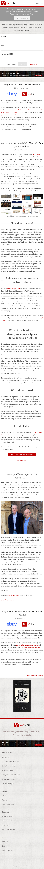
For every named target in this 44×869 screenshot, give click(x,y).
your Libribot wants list (9, 114)
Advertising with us (8, 770)
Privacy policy (6, 855)
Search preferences (8, 804)
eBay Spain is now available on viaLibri (22, 84)
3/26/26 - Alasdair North (22, 150)
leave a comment (13, 595)
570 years (5, 841)
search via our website (22, 110)
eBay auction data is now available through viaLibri (22, 613)
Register (4, 800)
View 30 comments (7, 600)
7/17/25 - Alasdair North (22, 618)
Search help (5, 825)
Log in (4, 795)
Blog (3, 846)
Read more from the (35, 675)
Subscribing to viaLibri (9, 766)
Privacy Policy (29, 14)
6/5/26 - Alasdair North (22, 88)
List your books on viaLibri (10, 761)
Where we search (8, 779)
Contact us (5, 757)
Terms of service (7, 850)
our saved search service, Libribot (27, 645)
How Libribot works (8, 829)
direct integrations (13, 288)
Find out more (22, 460)
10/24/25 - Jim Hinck (22, 478)
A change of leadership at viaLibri (22, 474)
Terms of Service (15, 14)
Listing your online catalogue (11, 774)
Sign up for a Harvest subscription (22, 454)
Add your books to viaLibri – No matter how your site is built (22, 144)
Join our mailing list (8, 783)
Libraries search (7, 820)
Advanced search (7, 816)
